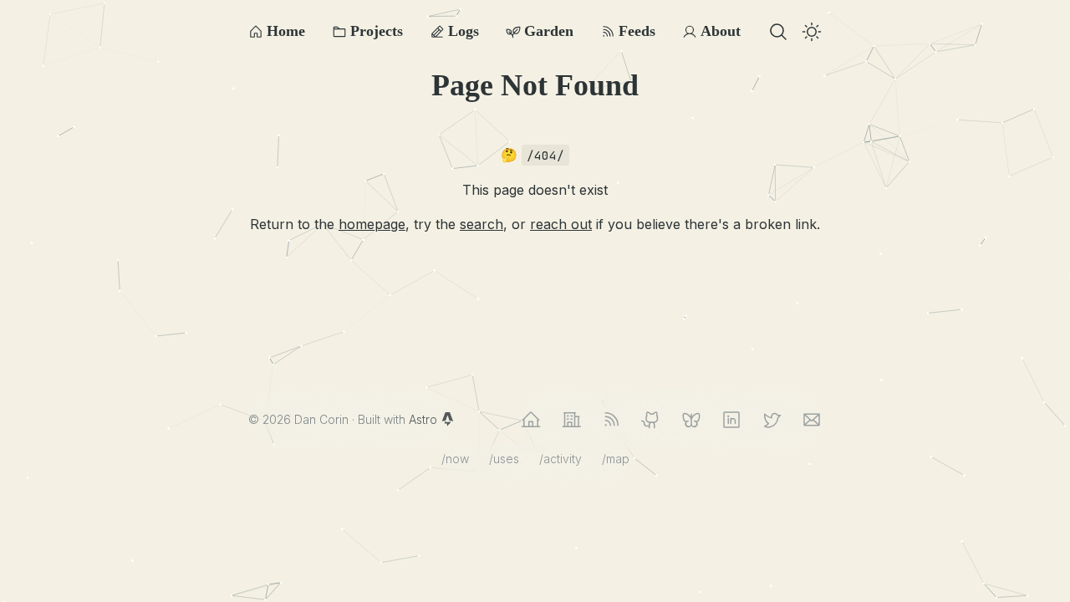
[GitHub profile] (651, 420)
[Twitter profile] (772, 420)
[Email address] (812, 420)
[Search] (778, 32)
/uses (504, 459)
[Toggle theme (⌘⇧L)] (812, 32)
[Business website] (571, 420)
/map (615, 459)
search (481, 224)
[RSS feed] (611, 420)
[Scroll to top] (1045, 577)
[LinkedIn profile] (731, 420)
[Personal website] (531, 420)
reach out (561, 224)
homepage (372, 224)
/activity (560, 459)
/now (455, 459)
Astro (425, 419)
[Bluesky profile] (691, 420)
